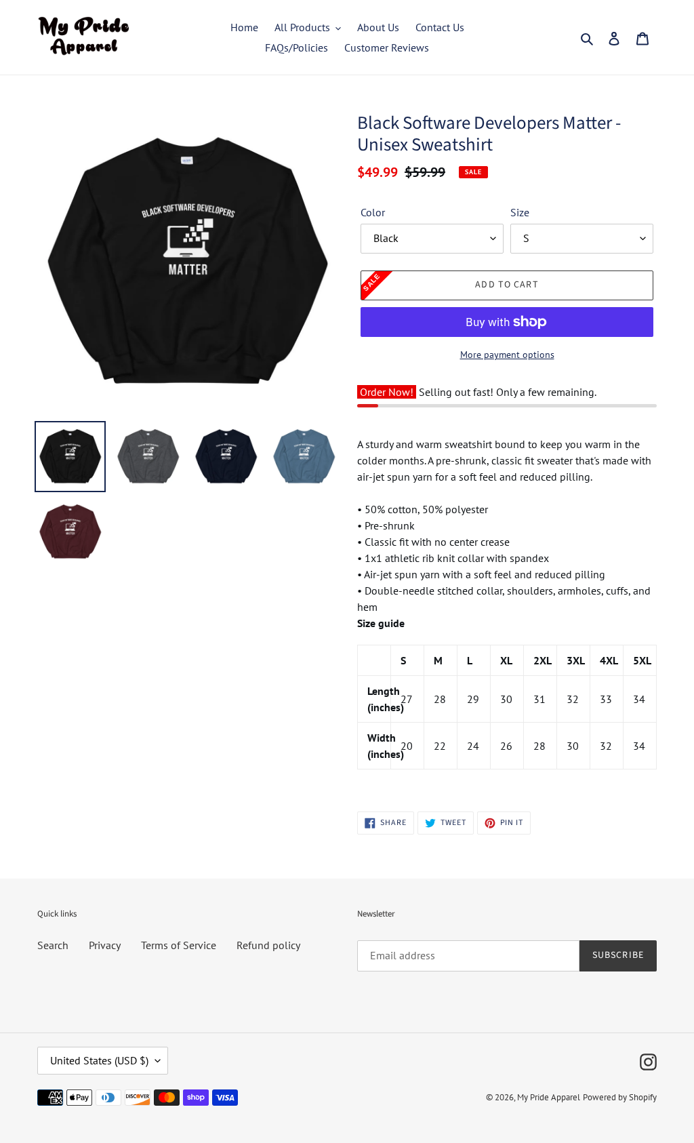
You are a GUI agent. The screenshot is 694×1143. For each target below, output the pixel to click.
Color (373, 212)
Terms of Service (178, 945)
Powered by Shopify (620, 1097)
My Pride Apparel (548, 1097)
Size (519, 212)
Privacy (105, 945)
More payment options (507, 354)
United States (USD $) (99, 1060)
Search (52, 945)
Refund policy (268, 945)
